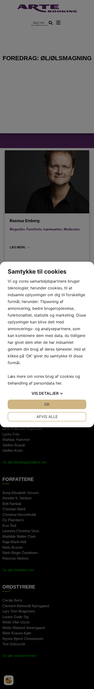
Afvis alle (47, 416)
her (58, 383)
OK (47, 404)
